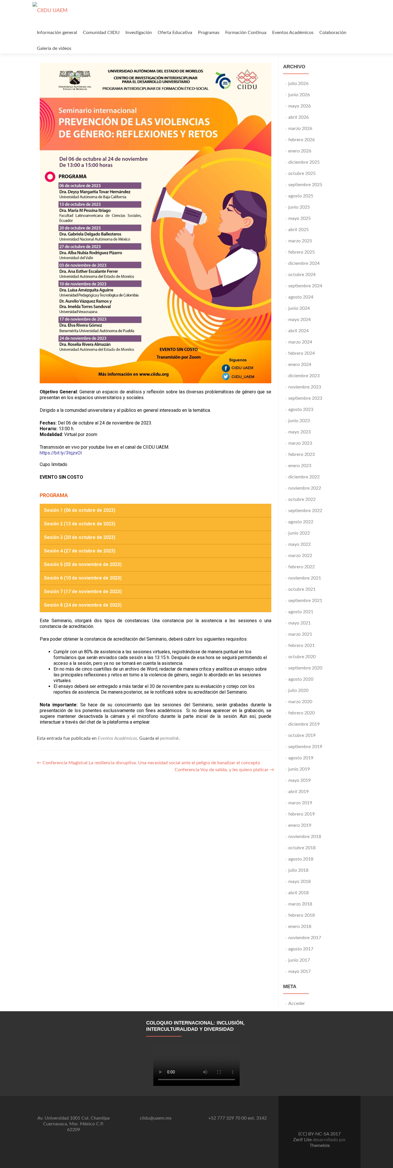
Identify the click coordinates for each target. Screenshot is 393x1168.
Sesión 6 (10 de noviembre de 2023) (83, 578)
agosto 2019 (300, 758)
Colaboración (332, 32)
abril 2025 (298, 229)
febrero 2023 (301, 454)
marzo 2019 (300, 803)
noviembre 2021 (304, 578)
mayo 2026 (299, 106)
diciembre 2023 (304, 375)
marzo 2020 (300, 701)
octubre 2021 (302, 589)
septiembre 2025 (305, 184)
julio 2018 (298, 870)
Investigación (138, 32)
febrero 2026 (301, 139)
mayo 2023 (299, 432)
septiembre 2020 (305, 668)
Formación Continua (245, 32)
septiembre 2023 (305, 398)
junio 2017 (299, 960)
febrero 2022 (301, 567)
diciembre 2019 (304, 724)
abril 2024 (298, 331)
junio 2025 (299, 207)
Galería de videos (54, 48)
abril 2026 (298, 117)
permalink (169, 738)
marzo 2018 (300, 904)
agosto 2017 (300, 949)
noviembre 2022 (304, 488)
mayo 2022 (299, 544)
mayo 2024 (299, 319)
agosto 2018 (300, 859)
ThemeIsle (320, 1145)
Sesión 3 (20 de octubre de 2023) (79, 537)
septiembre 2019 (305, 746)
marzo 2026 (300, 128)
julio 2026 (298, 83)
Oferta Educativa (175, 32)
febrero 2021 (301, 645)
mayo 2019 (299, 780)
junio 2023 (299, 420)
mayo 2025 (299, 218)
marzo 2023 (300, 443)
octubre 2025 (302, 173)
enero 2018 (299, 926)
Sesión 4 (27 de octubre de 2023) (79, 551)
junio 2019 (299, 769)
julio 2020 (298, 690)
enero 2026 (299, 151)
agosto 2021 (300, 612)
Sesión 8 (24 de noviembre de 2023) (83, 605)
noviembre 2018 (304, 836)
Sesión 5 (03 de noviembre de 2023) (83, 564)
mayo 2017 (299, 971)
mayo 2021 (299, 623)
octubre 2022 (302, 499)
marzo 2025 (300, 241)
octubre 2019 (302, 735)
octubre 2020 (302, 656)
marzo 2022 (300, 555)
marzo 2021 (300, 634)
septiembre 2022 (305, 510)
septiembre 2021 (305, 600)
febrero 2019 (301, 814)
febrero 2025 (301, 252)
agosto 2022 (300, 522)
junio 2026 (299, 95)
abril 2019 (298, 791)
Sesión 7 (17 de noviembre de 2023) (83, 591)
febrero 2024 (301, 353)
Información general (57, 32)
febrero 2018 (301, 915)
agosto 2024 (300, 297)
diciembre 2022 (304, 477)
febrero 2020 (301, 713)
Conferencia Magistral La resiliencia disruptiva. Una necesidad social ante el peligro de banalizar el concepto (148, 763)
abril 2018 (298, 892)
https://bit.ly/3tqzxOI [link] (61, 453)
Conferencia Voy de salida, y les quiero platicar (224, 769)
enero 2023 (299, 465)
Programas (209, 32)
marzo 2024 (300, 342)
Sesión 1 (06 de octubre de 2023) (79, 510)
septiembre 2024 (305, 286)
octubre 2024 (302, 274)
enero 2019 (299, 825)
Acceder (296, 1003)
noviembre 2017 (304, 937)
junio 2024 (299, 308)
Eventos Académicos (293, 32)
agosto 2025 (300, 196)
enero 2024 (299, 364)
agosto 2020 (300, 679)
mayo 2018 (299, 881)
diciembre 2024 (304, 263)
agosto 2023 (300, 409)
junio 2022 (299, 533)
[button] (155, 510)
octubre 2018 (302, 848)
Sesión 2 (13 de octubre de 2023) (79, 524)
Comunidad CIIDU (101, 32)
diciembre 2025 (304, 162)
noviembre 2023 (304, 387)
